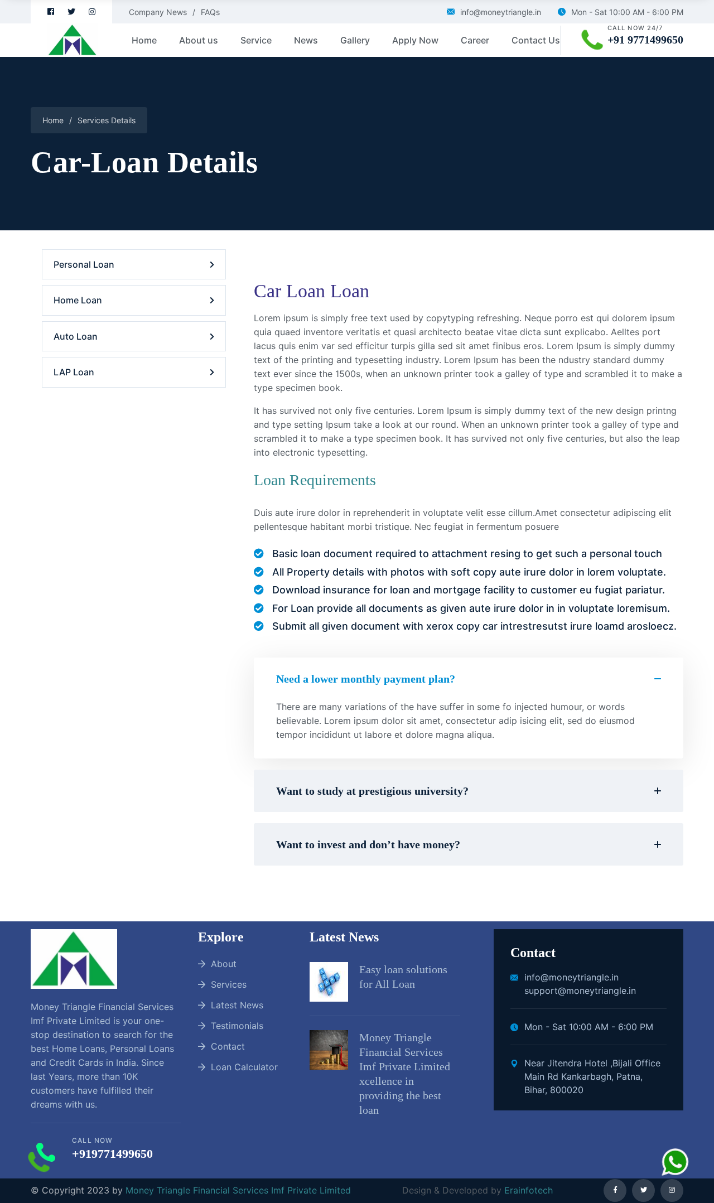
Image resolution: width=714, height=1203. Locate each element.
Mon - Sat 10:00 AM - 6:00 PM (627, 12)
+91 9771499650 (645, 39)
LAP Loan (74, 372)
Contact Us (536, 40)
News (306, 40)
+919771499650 (112, 1154)
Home (144, 40)
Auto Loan (76, 336)
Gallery (355, 40)
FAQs (210, 12)
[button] (468, 729)
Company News (158, 12)
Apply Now (415, 40)
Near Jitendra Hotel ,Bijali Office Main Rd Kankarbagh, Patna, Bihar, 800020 (592, 1076)
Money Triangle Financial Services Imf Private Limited (238, 1190)
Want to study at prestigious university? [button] (372, 791)
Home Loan (78, 300)
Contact (228, 1046)
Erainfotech (527, 1190)
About (224, 963)
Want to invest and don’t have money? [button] (368, 844)
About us (198, 40)
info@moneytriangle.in (500, 12)
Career (475, 40)
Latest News (237, 1005)
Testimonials (237, 1025)
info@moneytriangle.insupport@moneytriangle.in (580, 984)
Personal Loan (84, 264)
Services (229, 984)
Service (256, 40)
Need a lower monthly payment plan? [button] (365, 679)
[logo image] (64, 40)
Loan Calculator (244, 1066)
